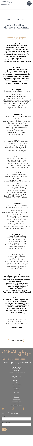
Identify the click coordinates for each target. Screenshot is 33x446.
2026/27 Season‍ (16, 381)
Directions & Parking (16, 405)
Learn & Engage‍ (16, 401)
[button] (29, 3)
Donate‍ (16, 397)
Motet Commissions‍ (16, 385)
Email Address (6, 422)
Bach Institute (16, 387)
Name (3, 416)
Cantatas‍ (16, 383)
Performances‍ (17, 403)
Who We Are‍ (16, 399)
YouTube (16, 389)
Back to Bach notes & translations (16, 340)
